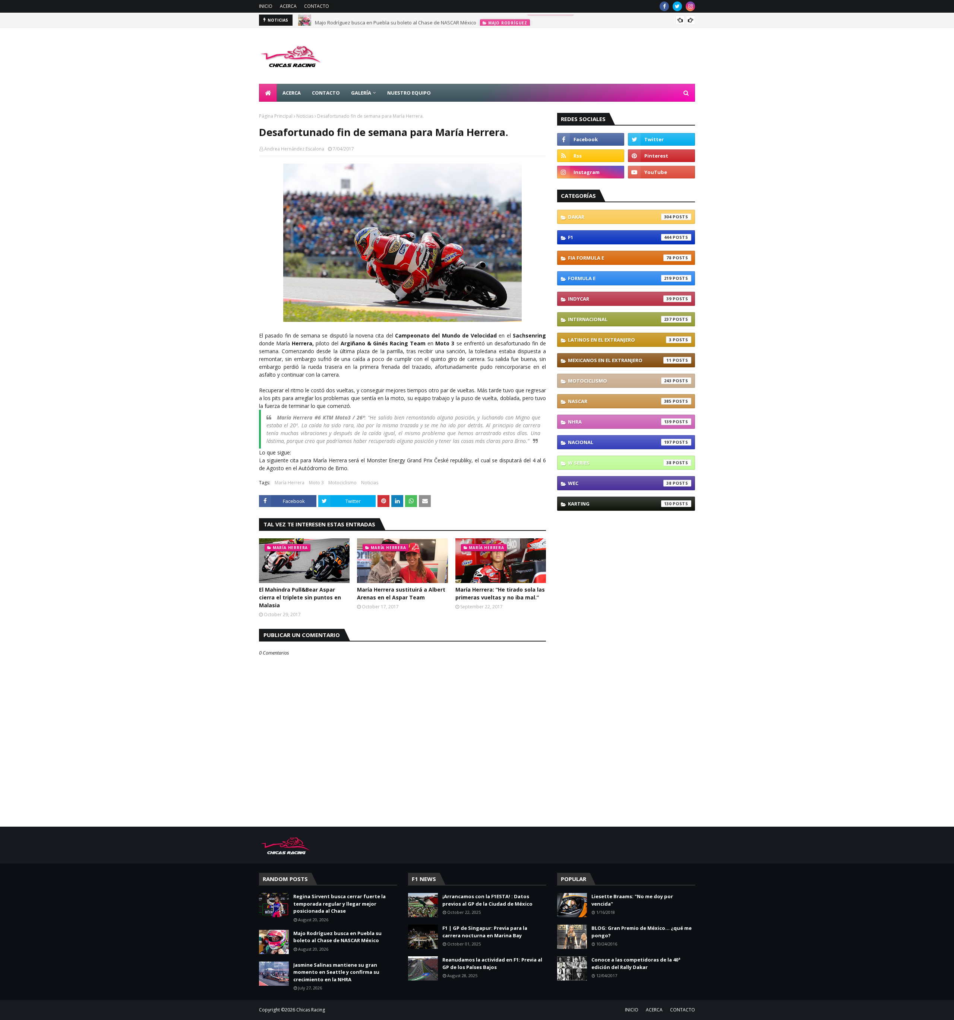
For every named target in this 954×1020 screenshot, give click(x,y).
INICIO (265, 6)
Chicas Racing (310, 1010)
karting (620, 503)
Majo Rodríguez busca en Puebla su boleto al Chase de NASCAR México (395, 20)
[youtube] (661, 172)
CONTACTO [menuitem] (326, 92)
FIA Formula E (620, 257)
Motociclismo (342, 482)
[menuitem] (268, 93)
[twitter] (677, 6)
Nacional (620, 442)
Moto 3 (316, 482)
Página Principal (276, 116)
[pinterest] (661, 155)
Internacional (620, 319)
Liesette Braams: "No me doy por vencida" (632, 900)
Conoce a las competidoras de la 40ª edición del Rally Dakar (635, 963)
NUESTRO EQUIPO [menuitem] (409, 92)
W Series (620, 462)
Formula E (620, 278)
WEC (620, 483)
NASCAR (620, 401)
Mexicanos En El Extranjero (620, 360)
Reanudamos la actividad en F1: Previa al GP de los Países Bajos (492, 963)
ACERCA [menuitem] (291, 92)
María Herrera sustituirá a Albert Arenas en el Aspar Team (401, 593)
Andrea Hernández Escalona (294, 149)
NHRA (620, 421)
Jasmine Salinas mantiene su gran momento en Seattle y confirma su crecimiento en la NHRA (336, 972)
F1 (620, 237)
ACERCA (288, 6)
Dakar (620, 216)
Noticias (304, 116)
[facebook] (664, 6)
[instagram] (690, 6)
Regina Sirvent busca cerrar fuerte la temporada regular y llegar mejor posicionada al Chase (339, 903)
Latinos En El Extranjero (620, 339)
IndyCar (620, 298)
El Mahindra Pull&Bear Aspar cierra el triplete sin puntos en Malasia (300, 597)
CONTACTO (316, 6)
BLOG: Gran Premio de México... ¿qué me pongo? (641, 932)
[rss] (590, 155)
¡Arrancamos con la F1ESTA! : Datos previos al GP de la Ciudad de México (487, 900)
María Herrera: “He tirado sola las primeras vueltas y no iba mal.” (500, 593)
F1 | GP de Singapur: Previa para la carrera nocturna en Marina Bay (484, 932)
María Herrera (289, 482)
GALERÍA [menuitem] (361, 92)
